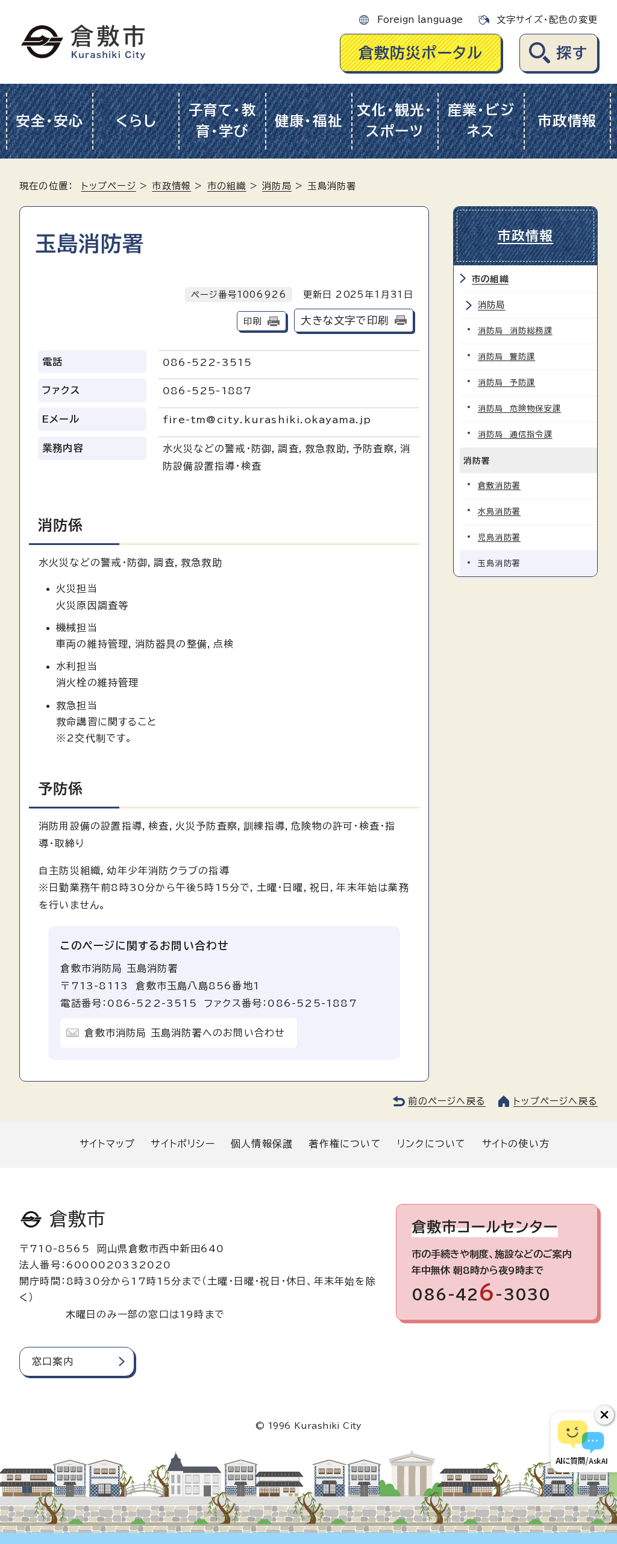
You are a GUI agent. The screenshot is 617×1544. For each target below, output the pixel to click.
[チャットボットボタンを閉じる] (604, 1415)
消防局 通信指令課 (515, 434)
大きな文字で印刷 (345, 320)
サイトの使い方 (516, 1144)
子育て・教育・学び (223, 120)
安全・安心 (50, 121)
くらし (136, 121)
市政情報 (567, 121)
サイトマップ (107, 1144)
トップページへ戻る (555, 1101)
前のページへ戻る (447, 1101)
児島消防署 (499, 537)
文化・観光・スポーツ (395, 120)
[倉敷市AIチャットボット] (581, 1442)
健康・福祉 (309, 121)
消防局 (277, 186)
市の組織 (226, 186)
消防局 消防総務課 (515, 331)
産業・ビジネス (481, 120)
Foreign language (420, 19)
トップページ (108, 186)
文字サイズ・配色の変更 (547, 19)
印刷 (252, 321)
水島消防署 (499, 511)
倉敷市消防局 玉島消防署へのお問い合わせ (184, 1033)
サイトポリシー (183, 1144)
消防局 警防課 (506, 357)
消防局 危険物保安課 (519, 408)
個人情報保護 (262, 1144)
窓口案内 (53, 1361)
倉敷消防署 (499, 486)
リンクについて (431, 1144)
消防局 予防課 (506, 382)
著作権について (344, 1144)
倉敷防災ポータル (421, 52)
